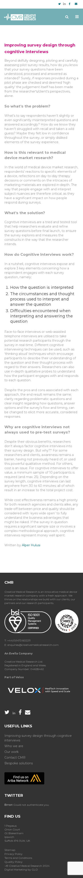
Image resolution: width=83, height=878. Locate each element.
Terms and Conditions (18, 857)
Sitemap (9, 850)
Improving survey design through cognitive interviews (38, 738)
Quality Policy (13, 861)
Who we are (13, 746)
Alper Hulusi (31, 545)
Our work (11, 752)
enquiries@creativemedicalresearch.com (33, 644)
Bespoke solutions (18, 763)
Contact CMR (14, 757)
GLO (35, 869)
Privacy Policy (13, 854)
